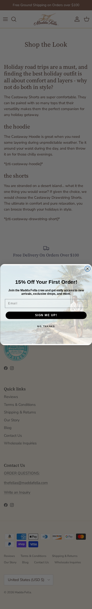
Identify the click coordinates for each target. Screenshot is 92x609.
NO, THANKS (46, 326)
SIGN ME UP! (46, 315)
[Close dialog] (87, 268)
